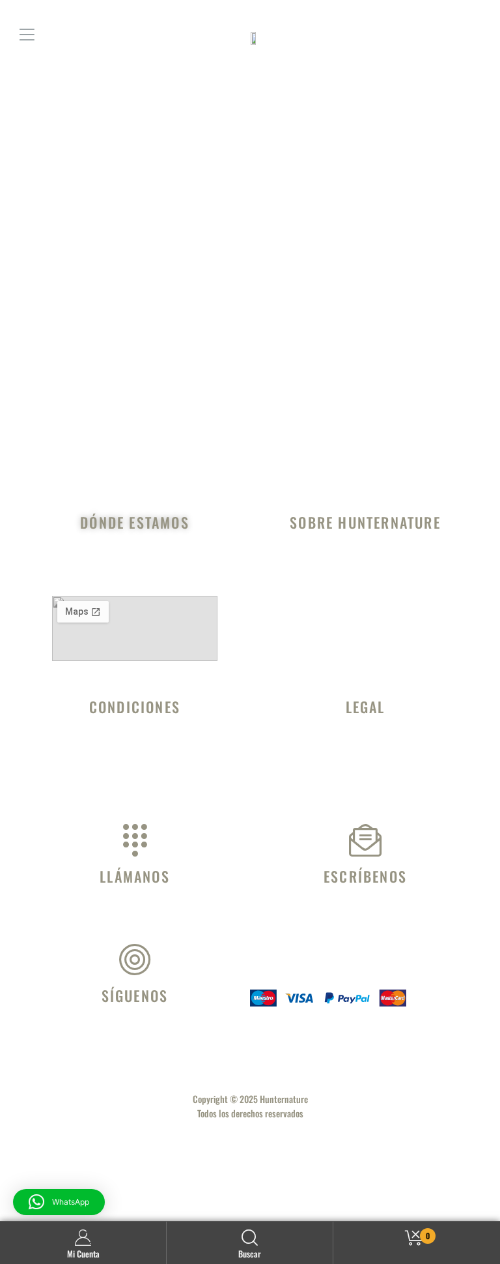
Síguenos (135, 995)
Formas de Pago (134, 742)
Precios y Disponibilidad (134, 794)
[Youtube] (168, 1035)
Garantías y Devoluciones (134, 768)
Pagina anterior (191, 378)
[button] (59, 1202)
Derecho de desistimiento (365, 768)
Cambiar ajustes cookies (365, 794)
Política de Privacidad (365, 755)
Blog (365, 571)
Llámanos (135, 876)
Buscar (249, 1253)
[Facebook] (93, 1035)
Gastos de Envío (135, 755)
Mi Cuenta (83, 1253)
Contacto (366, 584)
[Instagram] (130, 1035)
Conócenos (365, 558)
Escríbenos (365, 876)
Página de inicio (308, 378)
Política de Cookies (365, 781)
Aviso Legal (365, 742)
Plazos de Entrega (135, 781)
